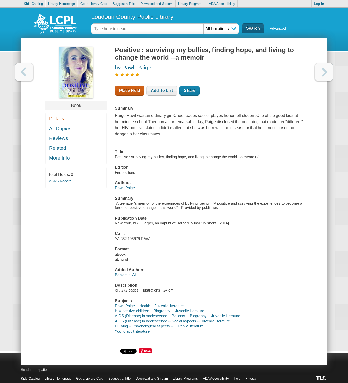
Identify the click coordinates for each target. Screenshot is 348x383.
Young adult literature (132, 331)
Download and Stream (156, 4)
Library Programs (190, 4)
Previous (24, 72)
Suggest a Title (124, 4)
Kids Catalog (33, 4)
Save (147, 351)
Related (57, 148)
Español (41, 370)
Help (237, 378)
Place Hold (129, 90)
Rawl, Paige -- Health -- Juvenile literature (149, 305)
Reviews (58, 138)
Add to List (162, 90)
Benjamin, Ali (125, 275)
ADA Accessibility (222, 4)
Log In (319, 4)
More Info (59, 158)
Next (324, 72)
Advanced (278, 28)
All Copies (60, 128)
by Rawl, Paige (133, 67)
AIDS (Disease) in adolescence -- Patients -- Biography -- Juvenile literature (177, 316)
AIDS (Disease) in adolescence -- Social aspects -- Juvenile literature (172, 321)
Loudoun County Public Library (132, 16)
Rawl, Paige (125, 188)
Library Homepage (61, 4)
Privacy (251, 378)
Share (189, 90)
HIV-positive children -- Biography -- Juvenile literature (159, 311)
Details (56, 118)
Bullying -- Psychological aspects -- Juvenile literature (159, 326)
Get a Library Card (93, 4)
